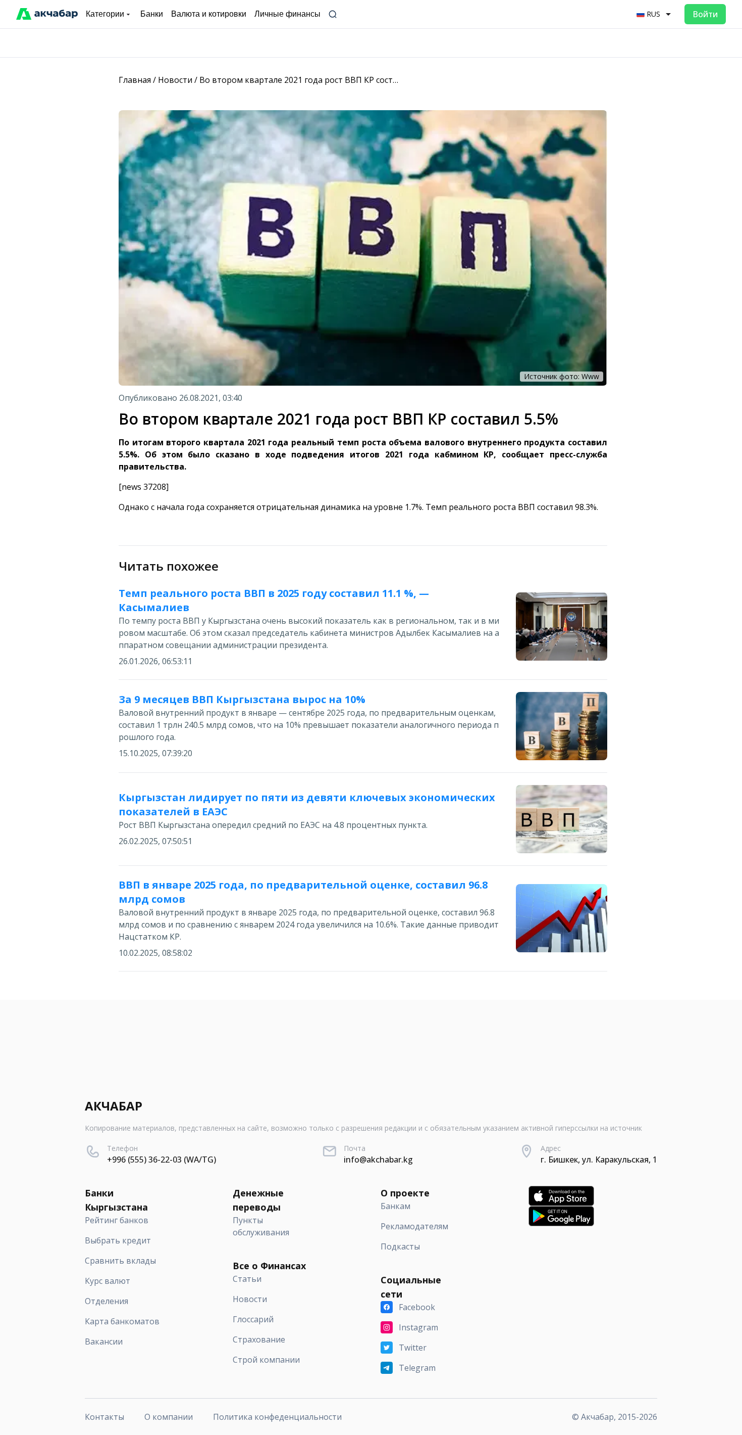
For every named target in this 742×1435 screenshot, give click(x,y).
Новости (175, 79)
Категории (105, 14)
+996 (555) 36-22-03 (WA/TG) (161, 1159)
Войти (705, 14)
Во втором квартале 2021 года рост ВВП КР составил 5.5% (315, 79)
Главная (135, 79)
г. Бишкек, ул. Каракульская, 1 (599, 1159)
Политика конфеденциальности (277, 1416)
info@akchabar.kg (378, 1159)
